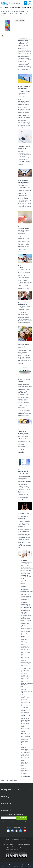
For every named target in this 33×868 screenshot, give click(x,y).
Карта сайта (24, 849)
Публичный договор (13, 848)
